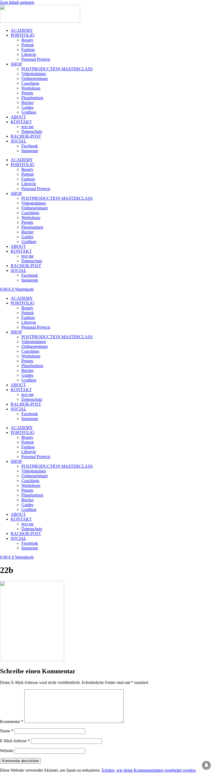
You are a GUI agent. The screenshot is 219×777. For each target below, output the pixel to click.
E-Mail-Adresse (15, 740)
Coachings (30, 83)
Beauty (27, 40)
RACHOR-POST (26, 136)
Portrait (27, 45)
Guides (27, 107)
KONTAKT (21, 122)
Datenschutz (31, 131)
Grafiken (28, 112)
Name (6, 731)
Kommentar (11, 721)
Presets (27, 93)
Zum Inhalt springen (17, 2)
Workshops (30, 88)
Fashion (28, 49)
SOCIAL (18, 141)
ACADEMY (22, 30)
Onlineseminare (34, 78)
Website (6, 750)
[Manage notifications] (206, 765)
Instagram (29, 150)
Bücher (27, 102)
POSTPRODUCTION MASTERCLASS (57, 69)
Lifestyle (28, 54)
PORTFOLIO (22, 35)
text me (27, 126)
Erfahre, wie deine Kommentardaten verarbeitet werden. (149, 770)
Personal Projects (35, 59)
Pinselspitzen (32, 97)
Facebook (29, 146)
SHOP (16, 64)
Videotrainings (33, 73)
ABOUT (18, 117)
